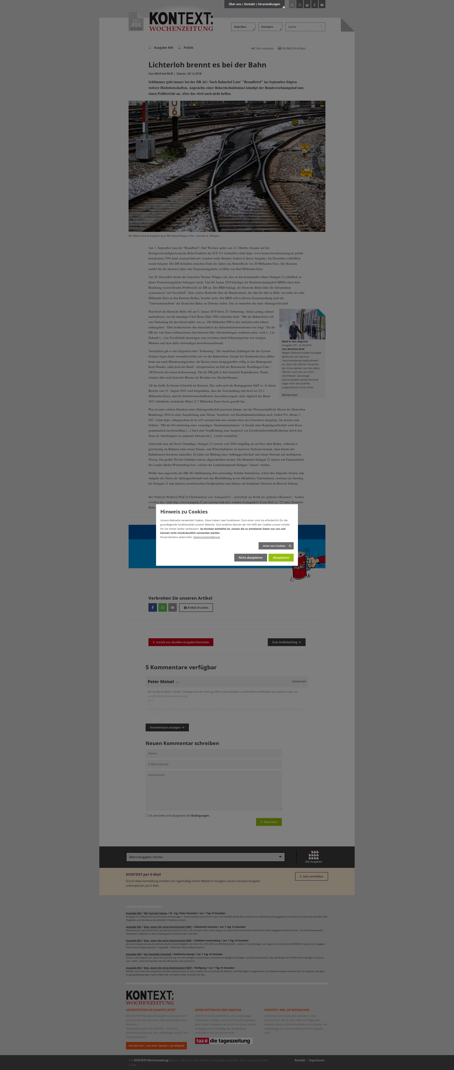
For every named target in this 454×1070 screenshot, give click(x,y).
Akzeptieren (281, 558)
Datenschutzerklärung (206, 537)
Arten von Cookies (274, 545)
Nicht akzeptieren (251, 558)
